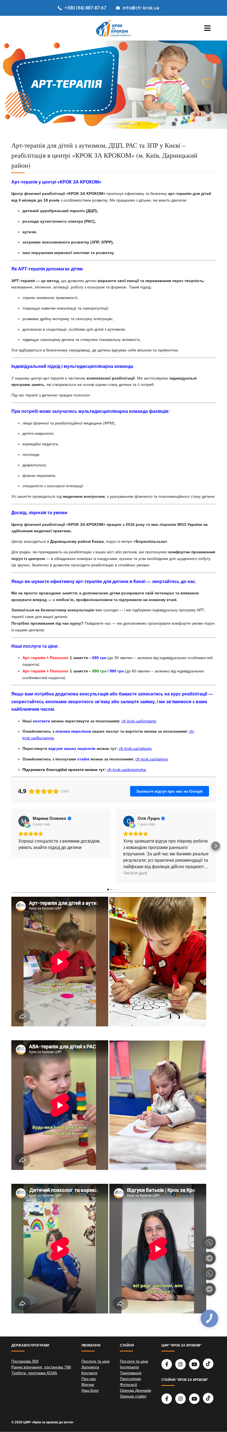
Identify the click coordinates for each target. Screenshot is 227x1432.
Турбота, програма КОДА (34, 1373)
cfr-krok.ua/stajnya (151, 759)
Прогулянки (130, 1378)
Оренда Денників (135, 1390)
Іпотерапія (129, 1367)
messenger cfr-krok (209, 1289)
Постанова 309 (24, 1361)
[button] (11, 845)
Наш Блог (90, 1390)
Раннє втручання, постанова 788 (41, 1367)
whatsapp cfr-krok (209, 1273)
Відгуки (87, 1384)
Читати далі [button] (135, 873)
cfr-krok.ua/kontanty (139, 721)
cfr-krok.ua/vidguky (135, 748)
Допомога (90, 1367)
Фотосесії (128, 1384)
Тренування (130, 1373)
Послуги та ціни (95, 1361)
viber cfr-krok (209, 1242)
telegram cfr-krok (209, 1258)
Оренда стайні (133, 1396)
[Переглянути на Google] (23, 821)
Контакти (89, 1373)
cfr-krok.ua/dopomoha (126, 769)
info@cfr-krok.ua (141, 8)
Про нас (88, 1378)
